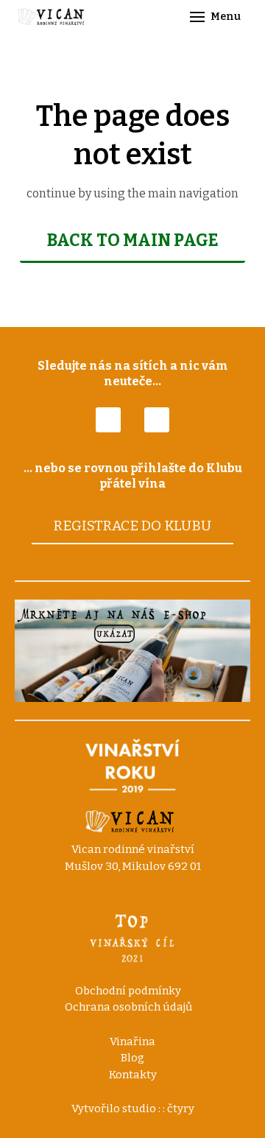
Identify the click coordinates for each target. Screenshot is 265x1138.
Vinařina (132, 1041)
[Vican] (53, 16)
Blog (132, 1057)
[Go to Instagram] (156, 419)
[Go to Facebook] (108, 419)
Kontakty (133, 1074)
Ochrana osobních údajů (128, 1007)
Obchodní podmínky (128, 990)
